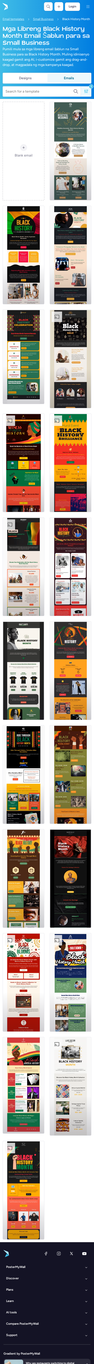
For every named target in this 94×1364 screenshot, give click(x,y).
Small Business (43, 19)
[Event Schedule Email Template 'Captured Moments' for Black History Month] (23, 357)
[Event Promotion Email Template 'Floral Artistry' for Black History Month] (23, 982)
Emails (69, 78)
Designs (25, 78)
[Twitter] (71, 1253)
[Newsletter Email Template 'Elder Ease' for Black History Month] (70, 982)
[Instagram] (58, 1253)
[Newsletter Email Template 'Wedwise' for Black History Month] (70, 151)
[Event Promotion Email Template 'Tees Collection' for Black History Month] (23, 1190)
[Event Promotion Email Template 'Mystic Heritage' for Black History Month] (23, 462)
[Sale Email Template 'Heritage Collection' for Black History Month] (70, 878)
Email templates (13, 19)
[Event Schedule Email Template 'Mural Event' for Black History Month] (70, 774)
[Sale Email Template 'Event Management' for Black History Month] (23, 566)
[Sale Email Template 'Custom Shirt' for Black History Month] (23, 670)
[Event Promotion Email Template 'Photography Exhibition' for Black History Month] (70, 670)
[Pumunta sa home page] (5, 6)
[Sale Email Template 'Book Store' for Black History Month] (70, 359)
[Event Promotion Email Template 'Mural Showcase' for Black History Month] (70, 462)
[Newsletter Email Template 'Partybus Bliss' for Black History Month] (23, 774)
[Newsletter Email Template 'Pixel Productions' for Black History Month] (70, 255)
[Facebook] (46, 1253)
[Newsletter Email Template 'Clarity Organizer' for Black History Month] (23, 255)
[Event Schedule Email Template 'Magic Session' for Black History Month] (23, 1085)
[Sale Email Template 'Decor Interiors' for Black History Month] (70, 1086)
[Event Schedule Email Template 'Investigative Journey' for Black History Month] (23, 878)
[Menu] (88, 6)
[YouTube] (84, 1253)
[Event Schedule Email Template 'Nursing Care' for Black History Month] (70, 566)
